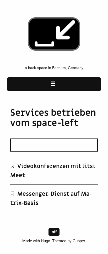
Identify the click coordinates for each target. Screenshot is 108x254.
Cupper (79, 241)
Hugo (45, 241)
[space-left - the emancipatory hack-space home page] (54, 60)
